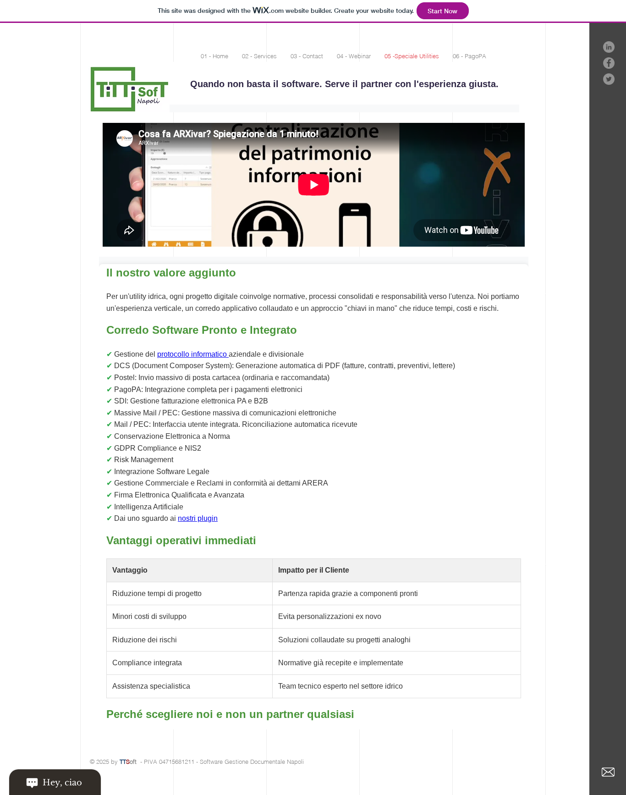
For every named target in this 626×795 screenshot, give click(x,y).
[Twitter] (609, 79)
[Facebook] (609, 63)
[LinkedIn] (609, 47)
